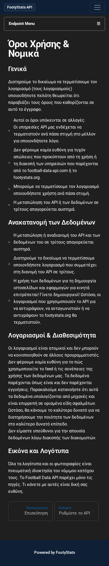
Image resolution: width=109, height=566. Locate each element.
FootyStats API (19, 7)
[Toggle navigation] (97, 7)
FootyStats (65, 552)
